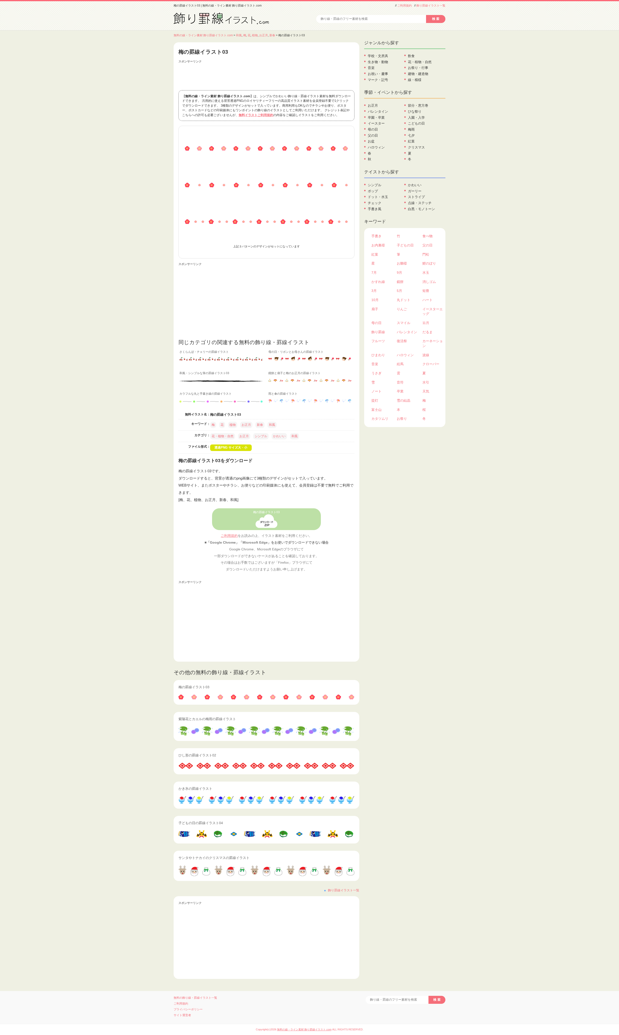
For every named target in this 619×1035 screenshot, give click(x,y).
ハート (427, 300)
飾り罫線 (378, 332)
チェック (374, 203)
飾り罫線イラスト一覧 (430, 5)
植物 (255, 35)
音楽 (371, 68)
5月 (399, 291)
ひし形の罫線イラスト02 (197, 755)
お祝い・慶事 (378, 74)
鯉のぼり (429, 263)
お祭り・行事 (418, 68)
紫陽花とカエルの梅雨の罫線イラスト (207, 719)
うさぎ (376, 373)
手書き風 (374, 209)
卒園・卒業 (376, 117)
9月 (399, 272)
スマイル (403, 323)
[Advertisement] (266, 76)
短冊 (425, 291)
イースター (376, 123)
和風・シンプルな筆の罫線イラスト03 (204, 373)
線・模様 (414, 80)
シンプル (261, 436)
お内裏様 (378, 245)
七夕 (411, 135)
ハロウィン (376, 147)
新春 (272, 35)
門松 (425, 254)
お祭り (402, 419)
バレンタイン (378, 111)
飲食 (411, 56)
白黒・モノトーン (421, 209)
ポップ (373, 191)
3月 (374, 291)
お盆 (371, 141)
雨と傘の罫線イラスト (282, 393)
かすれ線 (378, 282)
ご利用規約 (404, 5)
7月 (374, 272)
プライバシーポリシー (188, 1009)
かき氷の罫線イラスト (195, 789)
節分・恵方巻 (418, 105)
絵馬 (400, 364)
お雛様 (402, 263)
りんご (402, 309)
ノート (376, 391)
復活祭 (402, 341)
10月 (375, 300)
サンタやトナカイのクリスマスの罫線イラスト (214, 858)
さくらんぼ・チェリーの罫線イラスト (204, 352)
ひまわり (378, 355)
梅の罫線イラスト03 (266, 512)
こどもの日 (416, 123)
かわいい (279, 436)
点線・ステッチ (420, 203)
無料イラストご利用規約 (256, 115)
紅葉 (411, 141)
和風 (239, 35)
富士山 (376, 410)
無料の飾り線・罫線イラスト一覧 (195, 997)
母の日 (373, 129)
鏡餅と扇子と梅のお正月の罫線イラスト (294, 373)
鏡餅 (400, 282)
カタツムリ (379, 419)
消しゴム (429, 282)
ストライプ (416, 197)
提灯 (374, 400)
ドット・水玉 (378, 197)
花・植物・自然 (223, 436)
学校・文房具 (378, 56)
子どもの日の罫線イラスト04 (200, 823)
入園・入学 (416, 117)
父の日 (373, 135)
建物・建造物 (418, 74)
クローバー (430, 364)
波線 (425, 355)
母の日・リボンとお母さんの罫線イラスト (296, 352)
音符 (400, 382)
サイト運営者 (182, 1015)
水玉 (425, 272)
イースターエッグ (432, 311)
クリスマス (416, 147)
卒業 (400, 391)
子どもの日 (405, 245)
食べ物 (427, 236)
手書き (376, 236)
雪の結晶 (403, 400)
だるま (427, 332)
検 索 (435, 19)
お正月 (263, 35)
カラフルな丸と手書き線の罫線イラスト (205, 393)
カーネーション (432, 343)
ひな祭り (414, 111)
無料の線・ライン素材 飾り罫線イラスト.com (203, 35)
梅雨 (411, 129)
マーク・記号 (378, 80)
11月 (425, 323)
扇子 (374, 309)
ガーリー (414, 191)
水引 (425, 382)
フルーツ (378, 341)
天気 (425, 391)
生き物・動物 (378, 62)
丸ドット (403, 300)
